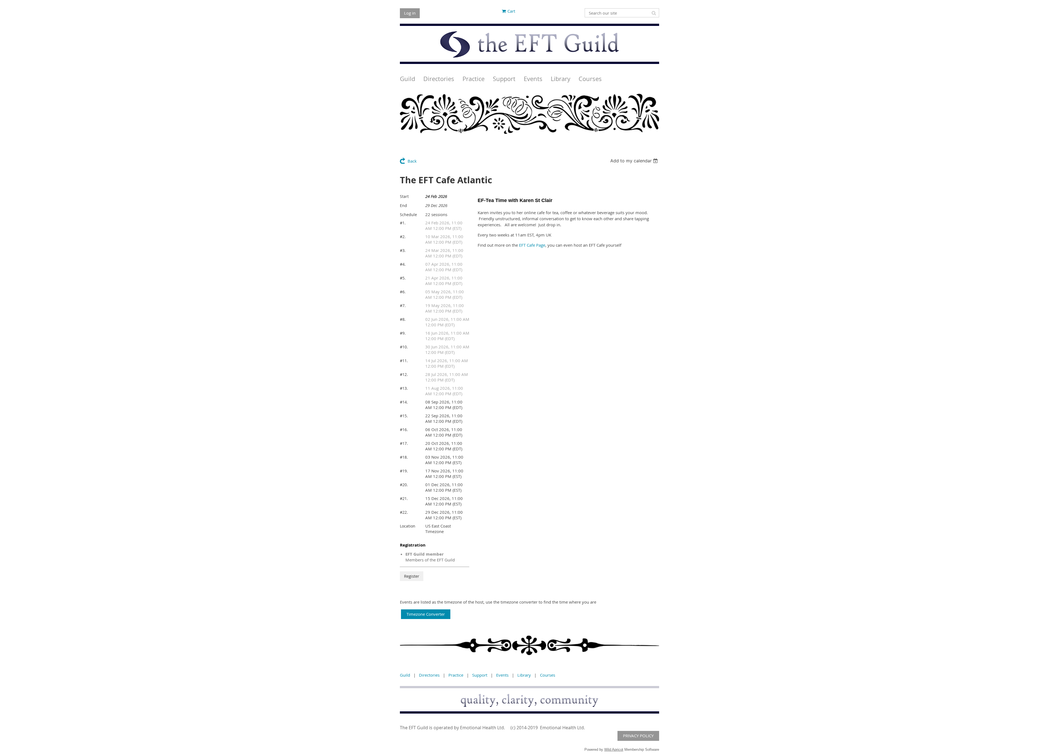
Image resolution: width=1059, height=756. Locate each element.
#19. (404, 470)
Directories (429, 675)
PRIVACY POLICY (638, 735)
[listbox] (634, 160)
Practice (455, 675)
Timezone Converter (426, 614)
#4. (403, 264)
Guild (405, 675)
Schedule (408, 214)
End (403, 205)
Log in (410, 13)
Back (412, 161)
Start (404, 196)
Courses (547, 675)
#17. (404, 443)
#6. (403, 291)
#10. (404, 346)
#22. (404, 512)
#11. (404, 360)
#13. (404, 388)
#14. (404, 402)
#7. (403, 305)
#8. (403, 319)
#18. (404, 457)
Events (502, 675)
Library (524, 675)
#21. (404, 498)
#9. (403, 333)
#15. (404, 415)
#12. (404, 374)
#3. (403, 250)
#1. (403, 222)
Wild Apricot (613, 749)
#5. (403, 278)
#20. (404, 484)
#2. (403, 236)
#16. (404, 429)
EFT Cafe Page (532, 245)
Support (479, 675)
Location (407, 526)
